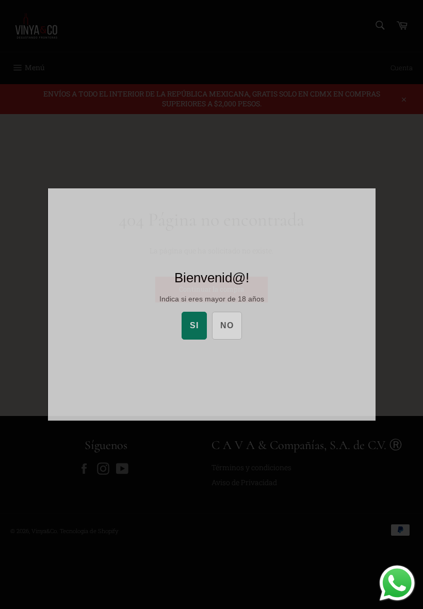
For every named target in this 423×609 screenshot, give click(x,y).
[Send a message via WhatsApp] (397, 583)
